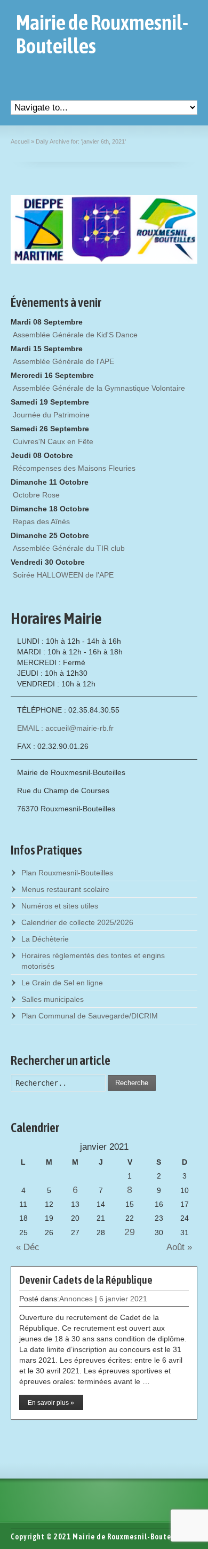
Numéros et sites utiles (59, 906)
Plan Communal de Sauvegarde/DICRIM (89, 1015)
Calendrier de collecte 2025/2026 (77, 922)
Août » (181, 1247)
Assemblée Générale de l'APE (63, 361)
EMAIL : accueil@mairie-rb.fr (65, 728)
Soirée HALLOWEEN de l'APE (63, 575)
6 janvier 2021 (123, 1298)
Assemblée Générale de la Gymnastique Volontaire (99, 388)
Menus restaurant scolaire (65, 889)
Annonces (76, 1298)
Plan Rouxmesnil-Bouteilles (67, 872)
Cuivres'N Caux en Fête (53, 441)
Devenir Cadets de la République (86, 1280)
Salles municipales (52, 999)
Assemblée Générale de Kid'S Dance (75, 334)
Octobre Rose (36, 495)
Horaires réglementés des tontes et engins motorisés (93, 960)
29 (129, 1232)
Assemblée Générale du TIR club (69, 548)
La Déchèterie (45, 939)
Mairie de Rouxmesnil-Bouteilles (102, 34)
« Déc (25, 1247)
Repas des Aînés (41, 521)
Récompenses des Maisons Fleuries (74, 468)
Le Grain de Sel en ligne (62, 982)
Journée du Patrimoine (51, 414)
